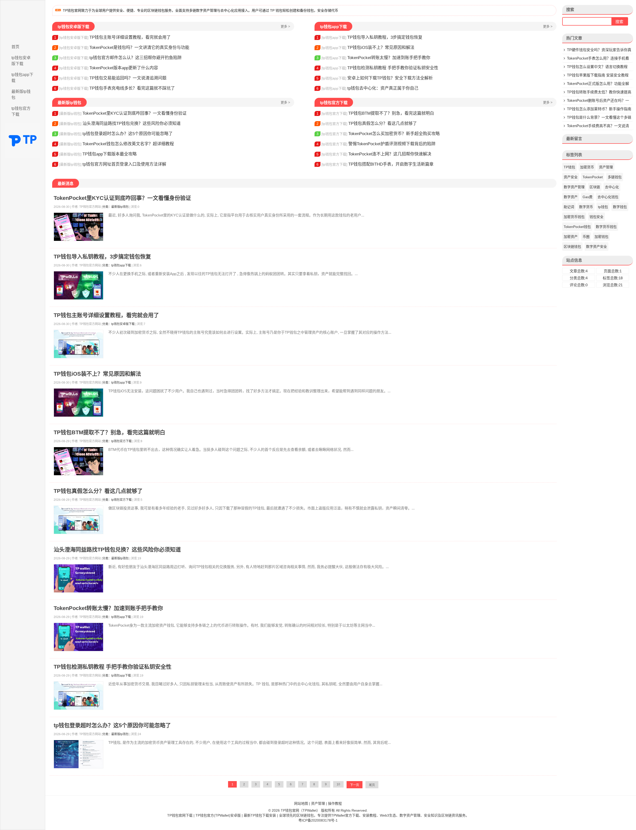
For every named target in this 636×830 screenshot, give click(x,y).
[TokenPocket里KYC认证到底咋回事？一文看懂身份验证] (78, 227)
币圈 (586, 237)
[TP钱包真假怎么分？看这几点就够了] (78, 519)
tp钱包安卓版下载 (21, 61)
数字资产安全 (596, 247)
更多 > (285, 26)
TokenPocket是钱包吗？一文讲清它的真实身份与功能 (121, 47)
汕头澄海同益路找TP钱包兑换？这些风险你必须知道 (117, 123)
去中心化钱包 (607, 197)
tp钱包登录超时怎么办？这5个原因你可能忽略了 (113, 133)
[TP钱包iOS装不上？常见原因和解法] (78, 402)
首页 (15, 47)
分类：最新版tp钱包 (115, 207)
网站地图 (301, 803)
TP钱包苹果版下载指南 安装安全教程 (598, 75)
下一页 (354, 785)
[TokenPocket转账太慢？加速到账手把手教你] (78, 637)
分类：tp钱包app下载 (116, 265)
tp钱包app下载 (22, 77)
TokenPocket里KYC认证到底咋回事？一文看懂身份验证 (120, 113)
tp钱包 (603, 207)
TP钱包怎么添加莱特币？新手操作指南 (599, 109)
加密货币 (587, 167)
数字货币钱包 (606, 227)
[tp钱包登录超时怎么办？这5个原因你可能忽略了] (78, 754)
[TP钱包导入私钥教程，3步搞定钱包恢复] (78, 285)
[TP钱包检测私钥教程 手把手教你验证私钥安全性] (78, 695)
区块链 (595, 187)
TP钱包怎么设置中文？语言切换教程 (597, 67)
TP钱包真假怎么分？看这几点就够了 (367, 123)
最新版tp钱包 (21, 94)
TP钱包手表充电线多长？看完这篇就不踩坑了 (114, 88)
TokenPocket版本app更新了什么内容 (106, 68)
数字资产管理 (574, 187)
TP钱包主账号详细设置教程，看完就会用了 (112, 37)
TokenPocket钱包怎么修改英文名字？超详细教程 (114, 144)
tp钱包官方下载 (21, 111)
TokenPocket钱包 (577, 227)
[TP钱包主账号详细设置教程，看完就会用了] (78, 344)
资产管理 (606, 167)
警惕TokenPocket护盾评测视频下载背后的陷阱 (376, 144)
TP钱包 (569, 167)
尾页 (372, 785)
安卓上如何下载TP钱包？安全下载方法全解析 (375, 78)
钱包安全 (596, 217)
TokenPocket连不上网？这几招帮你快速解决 (374, 154)
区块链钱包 (572, 247)
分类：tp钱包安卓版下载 (118, 324)
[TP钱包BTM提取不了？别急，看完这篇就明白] (78, 461)
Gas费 (588, 197)
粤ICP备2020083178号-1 (318, 820)
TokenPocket (593, 177)
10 (338, 784)
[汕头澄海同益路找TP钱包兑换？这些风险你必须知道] (78, 578)
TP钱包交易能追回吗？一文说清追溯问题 (110, 78)
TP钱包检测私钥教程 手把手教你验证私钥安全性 (377, 68)
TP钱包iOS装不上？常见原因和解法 (365, 47)
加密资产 (571, 237)
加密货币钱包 (574, 217)
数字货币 (586, 207)
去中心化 (612, 187)
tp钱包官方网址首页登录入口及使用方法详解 (110, 164)
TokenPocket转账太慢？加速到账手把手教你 (373, 57)
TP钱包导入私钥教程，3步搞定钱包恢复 (369, 37)
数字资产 (571, 197)
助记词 (569, 207)
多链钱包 (615, 177)
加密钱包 (601, 237)
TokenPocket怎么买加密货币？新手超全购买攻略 (378, 133)
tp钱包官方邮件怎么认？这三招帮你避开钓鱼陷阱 (118, 57)
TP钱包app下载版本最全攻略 (95, 154)
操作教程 (335, 803)
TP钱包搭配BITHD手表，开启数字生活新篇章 (375, 164)
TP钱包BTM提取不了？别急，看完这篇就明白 (375, 113)
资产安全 (571, 177)
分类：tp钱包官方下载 (117, 441)
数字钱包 (620, 207)
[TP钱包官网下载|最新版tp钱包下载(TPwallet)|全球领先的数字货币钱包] (22, 20)
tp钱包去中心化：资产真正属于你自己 (367, 88)
